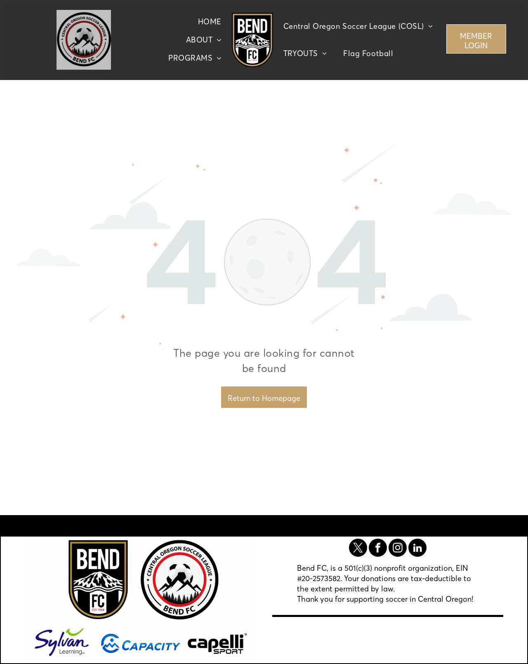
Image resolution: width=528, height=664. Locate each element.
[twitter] (358, 549)
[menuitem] (210, 22)
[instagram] (398, 549)
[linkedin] (417, 549)
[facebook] (378, 549)
